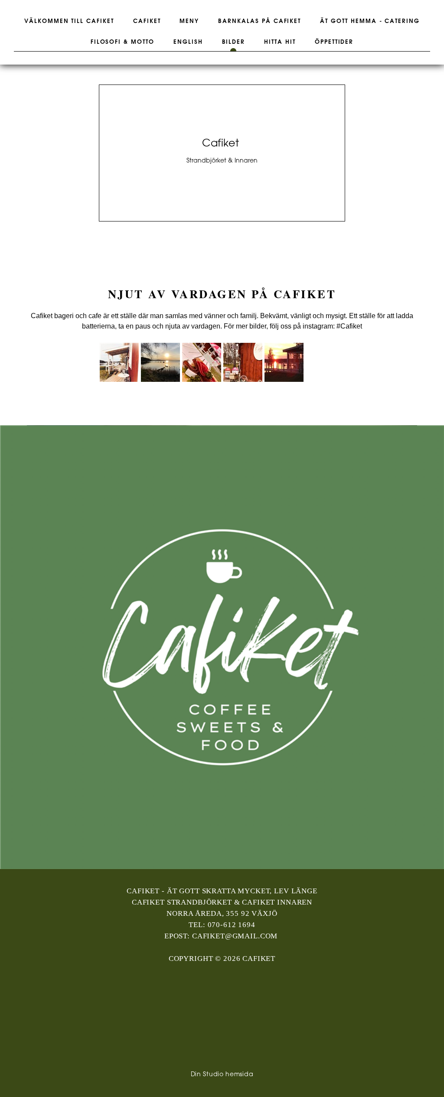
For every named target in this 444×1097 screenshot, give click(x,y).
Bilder (233, 42)
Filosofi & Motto (122, 42)
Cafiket (147, 21)
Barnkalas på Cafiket (259, 21)
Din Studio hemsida (222, 1074)
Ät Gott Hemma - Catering (370, 21)
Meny (189, 21)
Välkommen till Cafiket (69, 21)
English (188, 42)
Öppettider (334, 42)
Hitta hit (280, 42)
